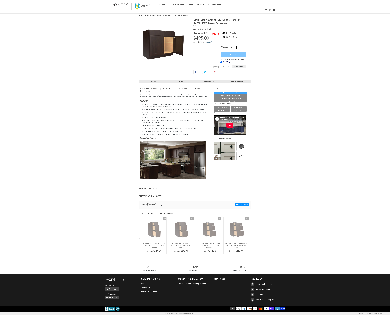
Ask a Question (243, 204)
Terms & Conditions (149, 292)
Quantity (226, 47)
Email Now (112, 297)
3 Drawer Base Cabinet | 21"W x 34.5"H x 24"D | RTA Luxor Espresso (236, 245)
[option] (154, 238)
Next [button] (250, 237)
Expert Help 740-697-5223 (220, 67)
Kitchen (200, 4)
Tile (190, 4)
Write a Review (198, 26)
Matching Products (237, 81)
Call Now (113, 289)
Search (144, 283)
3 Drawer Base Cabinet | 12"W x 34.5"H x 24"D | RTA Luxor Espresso (154, 245)
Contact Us (145, 287)
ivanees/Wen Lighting (375, 313)
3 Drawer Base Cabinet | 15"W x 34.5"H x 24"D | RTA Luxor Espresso (181, 245)
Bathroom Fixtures (214, 4)
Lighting (161, 4)
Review (180, 81)
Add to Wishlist (237, 67)
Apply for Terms (202, 29)
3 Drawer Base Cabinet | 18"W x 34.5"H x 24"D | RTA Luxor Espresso (209, 245)
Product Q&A (209, 81)
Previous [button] (139, 237)
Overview (153, 81)
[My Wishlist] (164, 218)
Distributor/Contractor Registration (192, 283)
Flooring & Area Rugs (176, 4)
